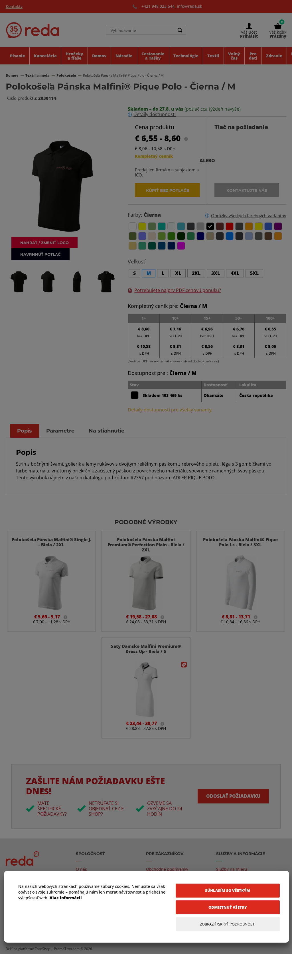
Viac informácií (66, 897)
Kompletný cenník (154, 156)
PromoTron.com (67, 948)
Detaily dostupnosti (154, 114)
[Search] (180, 30)
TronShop (42, 948)
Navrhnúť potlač (40, 254)
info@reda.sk (189, 6)
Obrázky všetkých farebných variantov (248, 215)
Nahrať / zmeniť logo (44, 242)
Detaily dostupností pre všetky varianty (170, 410)
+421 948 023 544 (158, 6)
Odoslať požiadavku (233, 796)
